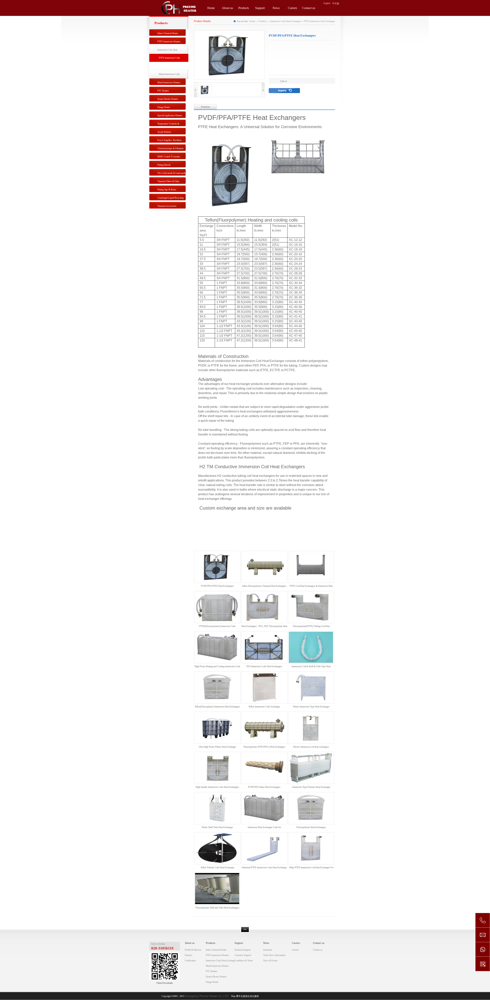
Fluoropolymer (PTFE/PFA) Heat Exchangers (264, 746)
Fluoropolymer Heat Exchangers (311, 827)
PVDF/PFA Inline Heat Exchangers (264, 787)
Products (263, 21)
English (326, 3)
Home (211, 8)
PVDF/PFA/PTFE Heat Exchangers (217, 586)
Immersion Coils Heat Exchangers (285, 21)
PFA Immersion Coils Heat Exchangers (264, 666)
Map (232, 996)
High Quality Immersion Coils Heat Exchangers (217, 787)
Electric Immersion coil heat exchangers (311, 746)
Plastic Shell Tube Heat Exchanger (217, 827)
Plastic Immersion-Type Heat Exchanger (311, 706)
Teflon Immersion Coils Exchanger (264, 706)
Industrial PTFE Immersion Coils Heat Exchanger (264, 867)
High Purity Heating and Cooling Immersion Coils (217, 666)
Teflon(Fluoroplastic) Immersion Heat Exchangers (217, 706)
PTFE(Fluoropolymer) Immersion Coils (217, 626)
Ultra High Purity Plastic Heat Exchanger (217, 746)
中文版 (335, 3)
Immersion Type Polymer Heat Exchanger (311, 787)
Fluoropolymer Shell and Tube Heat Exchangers (217, 907)
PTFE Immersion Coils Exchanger (319, 21)
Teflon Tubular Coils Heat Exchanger (217, 867)
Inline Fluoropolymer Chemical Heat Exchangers (264, 586)
